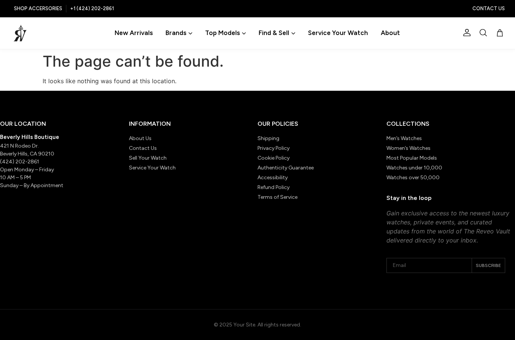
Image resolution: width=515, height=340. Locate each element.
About (390, 33)
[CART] (500, 33)
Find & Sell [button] (274, 33)
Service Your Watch (338, 33)
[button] (483, 32)
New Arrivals (134, 33)
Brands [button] (176, 33)
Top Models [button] (222, 33)
